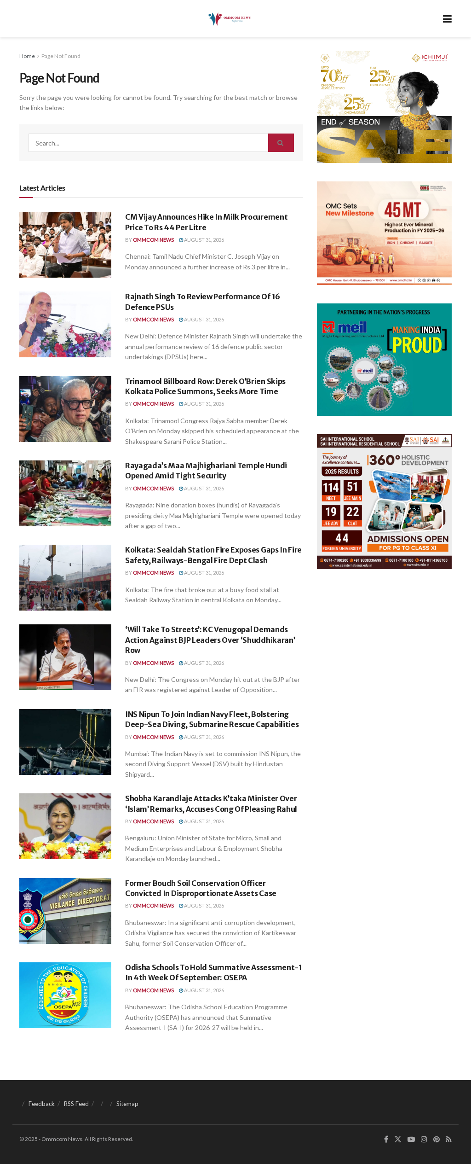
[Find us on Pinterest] (436, 1139)
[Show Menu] (447, 18)
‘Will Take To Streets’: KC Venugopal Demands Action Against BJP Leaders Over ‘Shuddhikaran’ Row (210, 640)
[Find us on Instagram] (424, 1139)
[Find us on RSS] (449, 1139)
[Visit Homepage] (229, 19)
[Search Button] (281, 143)
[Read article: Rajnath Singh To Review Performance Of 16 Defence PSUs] (65, 324)
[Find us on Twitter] (398, 1139)
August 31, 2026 (203, 240)
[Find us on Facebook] (386, 1139)
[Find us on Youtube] (411, 1139)
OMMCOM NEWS (153, 240)
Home (27, 55)
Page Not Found (60, 55)
